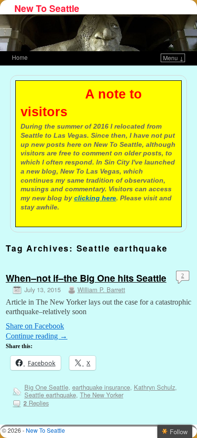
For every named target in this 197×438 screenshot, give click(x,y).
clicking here (95, 198)
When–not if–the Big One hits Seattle (86, 278)
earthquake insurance (101, 387)
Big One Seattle (46, 387)
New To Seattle (46, 8)
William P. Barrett (101, 289)
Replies (36, 402)
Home (20, 57)
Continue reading (36, 336)
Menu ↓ (173, 58)
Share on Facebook (35, 326)
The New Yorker (101, 394)
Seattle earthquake (50, 394)
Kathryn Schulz (154, 387)
